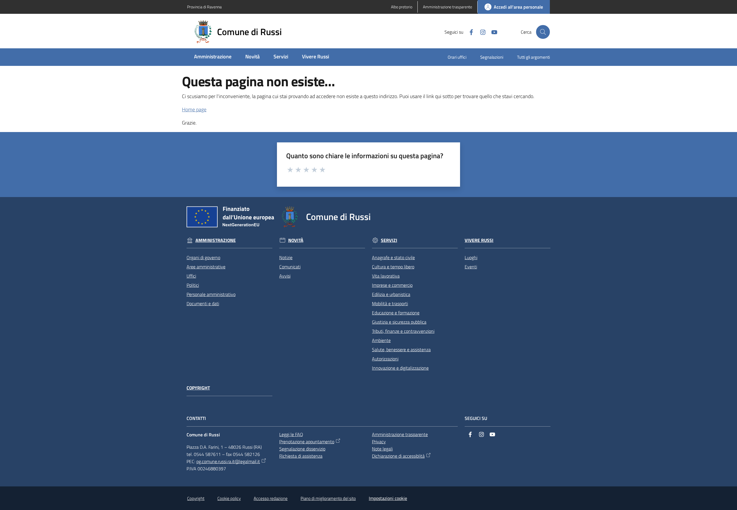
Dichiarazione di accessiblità (398, 455)
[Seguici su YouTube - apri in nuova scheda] (492, 31)
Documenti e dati (203, 303)
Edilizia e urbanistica (391, 294)
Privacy (379, 441)
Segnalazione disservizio (302, 448)
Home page (194, 109)
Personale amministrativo (211, 294)
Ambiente (381, 340)
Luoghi (471, 257)
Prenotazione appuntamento (306, 441)
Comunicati (290, 266)
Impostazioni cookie (388, 498)
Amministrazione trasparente (400, 434)
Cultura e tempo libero (393, 266)
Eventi (471, 266)
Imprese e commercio (392, 285)
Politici (193, 285)
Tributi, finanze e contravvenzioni (403, 331)
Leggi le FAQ (291, 434)
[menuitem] (212, 57)
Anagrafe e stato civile (393, 257)
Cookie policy (229, 498)
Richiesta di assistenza (300, 455)
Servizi (389, 240)
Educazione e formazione (395, 312)
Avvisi (284, 275)
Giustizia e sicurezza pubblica (399, 321)
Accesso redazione (271, 498)
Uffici (191, 275)
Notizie (285, 257)
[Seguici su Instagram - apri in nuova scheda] (480, 31)
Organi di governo (203, 257)
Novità (295, 240)
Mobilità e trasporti (390, 303)
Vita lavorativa (386, 275)
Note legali (382, 448)
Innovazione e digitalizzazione (400, 367)
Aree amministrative (206, 266)
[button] (543, 32)
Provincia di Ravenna (204, 7)
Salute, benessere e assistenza (401, 349)
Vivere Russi (479, 240)
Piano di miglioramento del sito (328, 498)
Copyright (198, 388)
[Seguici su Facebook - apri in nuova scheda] (469, 31)
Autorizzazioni (385, 358)
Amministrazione (215, 240)
